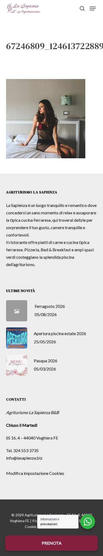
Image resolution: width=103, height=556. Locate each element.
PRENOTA (52, 542)
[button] (93, 8)
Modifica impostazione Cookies (35, 473)
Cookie (30, 526)
